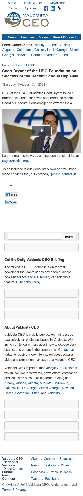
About (12, 2)
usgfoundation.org (15, 160)
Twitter (36, 478)
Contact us (66, 349)
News (12, 37)
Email (10, 185)
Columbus (24, 49)
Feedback (38, 472)
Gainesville (42, 49)
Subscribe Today (28, 281)
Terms (7, 489)
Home (6, 65)
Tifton (64, 54)
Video (43, 37)
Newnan (22, 54)
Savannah (49, 54)
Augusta (8, 49)
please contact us (64, 173)
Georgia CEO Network (60, 367)
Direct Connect (33, 2)
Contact (13, 8)
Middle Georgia (49, 387)
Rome (35, 54)
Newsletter (57, 2)
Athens (52, 44)
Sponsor (31, 8)
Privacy (20, 489)
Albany (40, 44)
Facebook (52, 478)
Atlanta (65, 44)
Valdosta (53, 392)
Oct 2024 (28, 65)
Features (28, 37)
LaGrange (60, 49)
